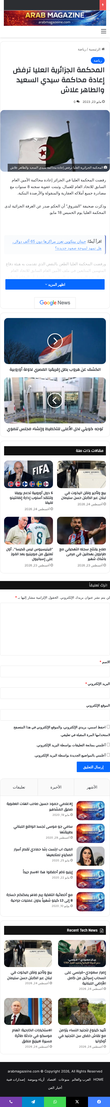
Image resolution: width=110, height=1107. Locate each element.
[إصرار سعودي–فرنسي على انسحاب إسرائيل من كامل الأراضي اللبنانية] (82, 953)
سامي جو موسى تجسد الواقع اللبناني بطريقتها (43, 829)
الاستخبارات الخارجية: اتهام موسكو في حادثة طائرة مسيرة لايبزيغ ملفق (32, 1036)
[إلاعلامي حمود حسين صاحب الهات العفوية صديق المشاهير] (90, 810)
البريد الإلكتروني (97, 684)
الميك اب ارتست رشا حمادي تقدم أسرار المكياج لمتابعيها (43, 852)
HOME (98, 1079)
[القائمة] (103, 31)
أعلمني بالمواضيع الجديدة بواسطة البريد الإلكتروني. (70, 755)
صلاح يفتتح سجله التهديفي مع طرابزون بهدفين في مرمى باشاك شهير (82, 554)
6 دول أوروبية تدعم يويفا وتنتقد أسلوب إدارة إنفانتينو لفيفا (31, 498)
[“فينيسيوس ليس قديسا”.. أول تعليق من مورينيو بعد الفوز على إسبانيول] (28, 530)
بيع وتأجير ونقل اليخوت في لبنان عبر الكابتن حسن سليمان (83, 495)
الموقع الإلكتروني (98, 705)
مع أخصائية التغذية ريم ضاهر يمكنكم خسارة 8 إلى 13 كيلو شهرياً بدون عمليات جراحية (39, 898)
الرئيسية (95, 49)
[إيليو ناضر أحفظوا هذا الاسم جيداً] (90, 879)
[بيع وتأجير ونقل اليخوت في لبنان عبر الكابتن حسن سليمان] (81, 474)
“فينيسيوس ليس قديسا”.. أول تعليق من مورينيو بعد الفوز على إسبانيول (29, 554)
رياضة (82, 49)
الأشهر (92, 787)
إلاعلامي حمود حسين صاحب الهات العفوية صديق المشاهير (40, 807)
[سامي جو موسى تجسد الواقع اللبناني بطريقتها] (90, 833)
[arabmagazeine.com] (55, 18)
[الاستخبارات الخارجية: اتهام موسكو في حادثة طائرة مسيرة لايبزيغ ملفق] (28, 1011)
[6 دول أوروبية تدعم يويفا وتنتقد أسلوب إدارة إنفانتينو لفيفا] (28, 474)
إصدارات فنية (15, 1079)
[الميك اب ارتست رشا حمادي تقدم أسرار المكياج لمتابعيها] (90, 856)
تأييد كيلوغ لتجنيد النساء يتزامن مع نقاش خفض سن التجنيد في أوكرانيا (82, 1036)
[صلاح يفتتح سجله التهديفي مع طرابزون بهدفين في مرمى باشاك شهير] (81, 530)
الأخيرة (55, 787)
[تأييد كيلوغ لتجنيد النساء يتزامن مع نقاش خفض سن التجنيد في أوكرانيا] (82, 1011)
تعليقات (19, 787)
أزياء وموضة (36, 1079)
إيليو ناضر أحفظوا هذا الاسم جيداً (48, 872)
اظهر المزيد (56, 284)
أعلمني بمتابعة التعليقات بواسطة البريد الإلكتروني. (71, 745)
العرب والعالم (81, 1079)
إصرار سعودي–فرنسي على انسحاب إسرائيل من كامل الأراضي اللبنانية (85, 978)
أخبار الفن (55, 1088)
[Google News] (55, 303)
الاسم (105, 662)
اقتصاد (51, 1079)
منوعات (64, 1079)
